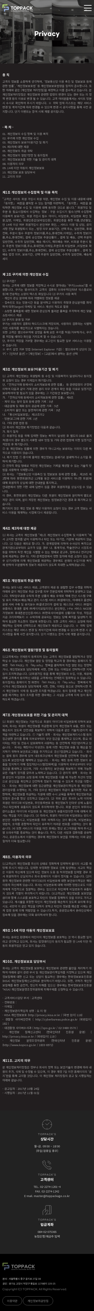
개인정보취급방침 (38, 1301)
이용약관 (12, 1301)
